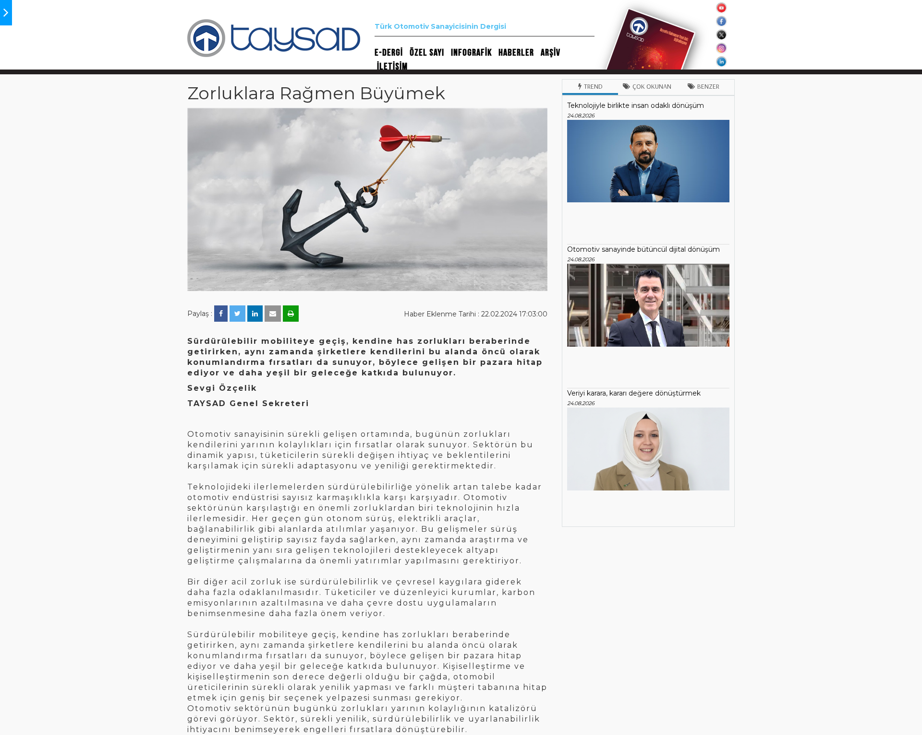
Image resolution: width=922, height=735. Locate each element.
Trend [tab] (593, 86)
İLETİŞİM (392, 66)
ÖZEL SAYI (427, 52)
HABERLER (516, 52)
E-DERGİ (389, 52)
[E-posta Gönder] (273, 313)
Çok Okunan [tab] (651, 86)
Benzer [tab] (708, 86)
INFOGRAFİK (471, 52)
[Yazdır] (291, 313)
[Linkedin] (255, 313)
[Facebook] (221, 313)
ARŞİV (550, 52)
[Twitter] (237, 313)
